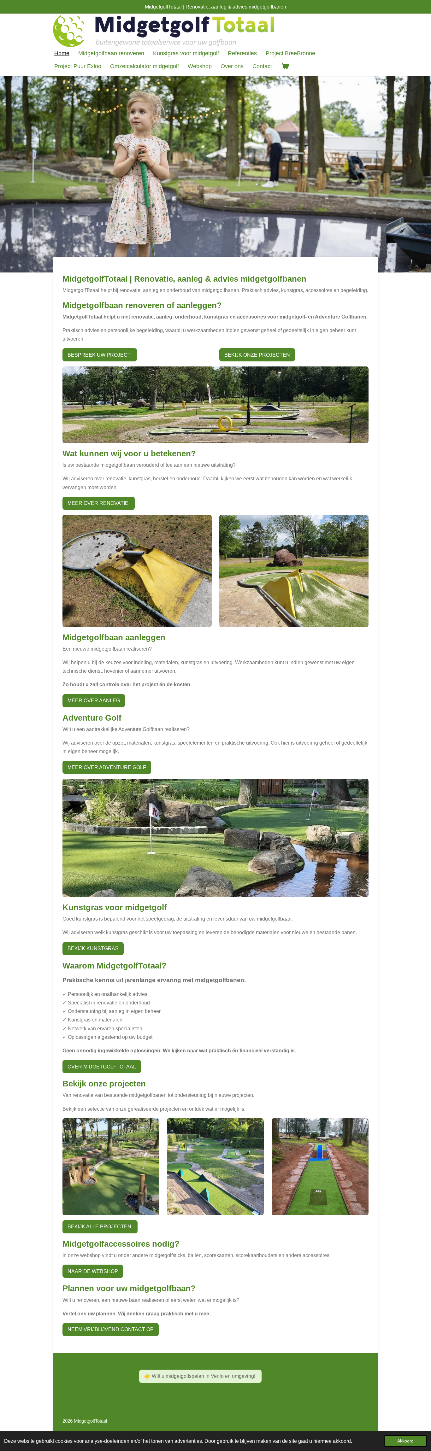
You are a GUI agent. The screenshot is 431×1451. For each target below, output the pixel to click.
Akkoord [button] (405, 1440)
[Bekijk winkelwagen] (284, 66)
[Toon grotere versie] (215, 404)
